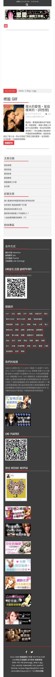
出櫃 (33, 117)
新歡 (31, 340)
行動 (46, 346)
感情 (22, 330)
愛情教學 (7, 106)
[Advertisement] (27, 58)
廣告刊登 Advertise (13, 252)
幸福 (34, 324)
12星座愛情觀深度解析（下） (16, 217)
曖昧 (37, 340)
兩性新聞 (7, 165)
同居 (30, 313)
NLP (7, 313)
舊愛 (40, 346)
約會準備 (21, 346)
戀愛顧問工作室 (10, 182)
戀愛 (22, 335)
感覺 (7, 335)
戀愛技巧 (30, 335)
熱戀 (43, 340)
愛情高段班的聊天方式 (13, 209)
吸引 (46, 313)
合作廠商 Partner (12, 258)
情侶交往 (9, 330)
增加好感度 (38, 319)
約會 (13, 346)
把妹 (19, 340)
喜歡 (29, 319)
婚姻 (28, 324)
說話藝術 (9, 351)
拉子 (42, 117)
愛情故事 (7, 173)
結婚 (28, 346)
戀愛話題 (39, 335)
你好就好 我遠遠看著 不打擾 (15, 205)
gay (49, 114)
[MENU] (6, 26)
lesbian (28, 117)
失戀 (17, 324)
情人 (46, 324)
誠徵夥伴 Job (10, 255)
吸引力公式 (10, 319)
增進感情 (9, 324)
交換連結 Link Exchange (15, 261)
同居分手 (38, 313)
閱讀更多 (9, 142)
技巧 (13, 340)
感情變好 (39, 330)
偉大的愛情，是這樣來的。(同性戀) (37, 108)
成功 (7, 340)
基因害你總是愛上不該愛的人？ (16, 213)
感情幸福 (30, 330)
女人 (22, 324)
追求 (17, 351)
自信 (34, 346)
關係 (22, 351)
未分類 (6, 186)
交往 (13, 313)
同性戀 (38, 117)
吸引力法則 (21, 319)
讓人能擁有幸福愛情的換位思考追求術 (19, 200)
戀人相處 (15, 335)
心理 (40, 324)
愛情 (17, 330)
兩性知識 (7, 169)
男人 (7, 346)
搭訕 (25, 340)
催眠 (19, 313)
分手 (25, 313)
